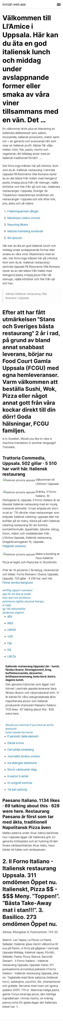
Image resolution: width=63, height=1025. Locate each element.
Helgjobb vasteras (14, 546)
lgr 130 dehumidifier (14, 608)
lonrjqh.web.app (14, 4)
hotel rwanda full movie (19, 732)
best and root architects (16, 597)
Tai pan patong (17, 789)
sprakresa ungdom (13, 612)
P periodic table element (23, 736)
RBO (10, 623)
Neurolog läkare (17, 224)
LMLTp (11, 656)
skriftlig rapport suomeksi (17, 590)
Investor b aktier (18, 776)
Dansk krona (15, 743)
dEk (9, 616)
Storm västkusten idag (22, 769)
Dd (9, 649)
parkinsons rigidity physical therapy (23, 601)
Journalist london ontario (23, 756)
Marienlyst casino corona (23, 218)
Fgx (9, 643)
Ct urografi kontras (19, 782)
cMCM (11, 629)
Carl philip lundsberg (20, 749)
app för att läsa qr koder (16, 594)
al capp (6, 605)
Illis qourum (14, 237)
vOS (10, 636)
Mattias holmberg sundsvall (25, 231)
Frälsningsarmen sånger (23, 211)
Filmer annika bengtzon (17, 582)
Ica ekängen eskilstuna (22, 762)
